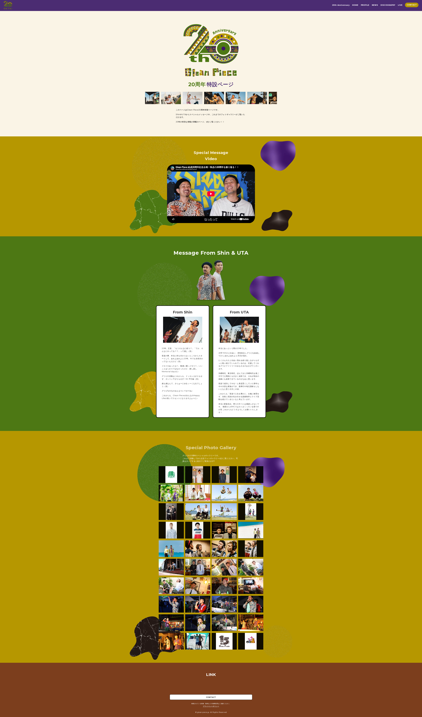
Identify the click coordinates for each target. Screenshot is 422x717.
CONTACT (412, 5)
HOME (355, 5)
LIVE (400, 5)
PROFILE (365, 5)
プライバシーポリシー (211, 706)
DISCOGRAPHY (388, 5)
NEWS (375, 5)
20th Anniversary (341, 5)
